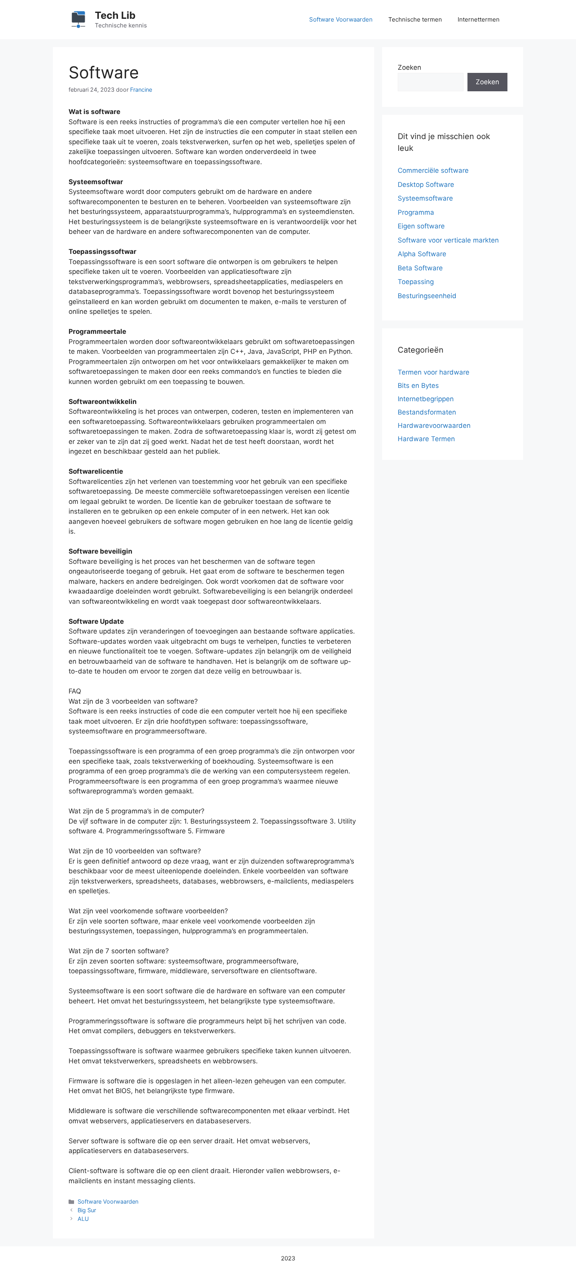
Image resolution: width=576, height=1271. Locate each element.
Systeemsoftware (425, 198)
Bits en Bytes (418, 385)
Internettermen (479, 19)
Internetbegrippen (426, 399)
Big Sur (87, 1210)
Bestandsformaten (427, 412)
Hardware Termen (426, 439)
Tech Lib (115, 15)
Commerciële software (433, 170)
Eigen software (421, 226)
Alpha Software (422, 254)
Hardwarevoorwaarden (434, 425)
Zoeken (409, 67)
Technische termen (415, 19)
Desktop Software (426, 184)
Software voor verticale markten (448, 240)
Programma (416, 212)
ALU (83, 1218)
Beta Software (420, 268)
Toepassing (416, 282)
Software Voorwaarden (341, 19)
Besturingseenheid (427, 296)
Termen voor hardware (433, 372)
